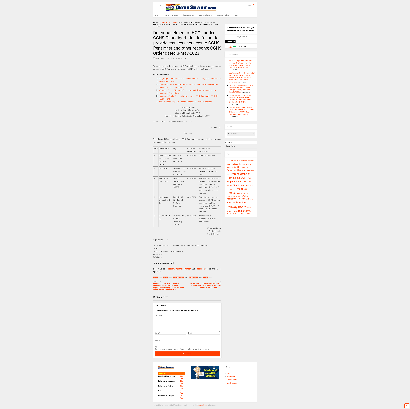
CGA (228, 164)
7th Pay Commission (188, 15)
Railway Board (236, 207)
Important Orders (223, 15)
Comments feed (232, 380)
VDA (248, 214)
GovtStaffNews (166, 23)
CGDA (232, 164)
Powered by (229, 47)
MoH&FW (249, 199)
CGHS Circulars (246, 164)
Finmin (236, 185)
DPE (246, 178)
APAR (253, 160)
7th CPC (230, 160)
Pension (241, 202)
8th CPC (236, 160)
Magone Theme (202, 405)
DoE (234, 178)
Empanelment (234, 181)
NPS (229, 202)
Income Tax (231, 189)
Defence (236, 173)
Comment (159, 315)
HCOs (250, 185)
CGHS (175, 23)
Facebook (200, 269)
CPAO (243, 167)
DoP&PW (241, 178)
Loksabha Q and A (241, 193)
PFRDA (248, 203)
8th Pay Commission (171, 15)
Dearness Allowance (205, 15)
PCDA (233, 203)
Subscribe (230, 42)
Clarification (230, 167)
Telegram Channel (174, 269)
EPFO (244, 182)
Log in (229, 373)
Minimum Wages (232, 196)
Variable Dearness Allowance (238, 214)
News (236, 15)
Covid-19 (238, 167)
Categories (228, 142)
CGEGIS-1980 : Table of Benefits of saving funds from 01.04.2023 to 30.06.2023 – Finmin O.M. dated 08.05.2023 (205, 286)
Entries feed (231, 376)
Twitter (187, 269)
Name (157, 333)
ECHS (250, 178)
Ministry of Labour (242, 196)
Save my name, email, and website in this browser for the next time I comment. (182, 349)
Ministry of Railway (236, 198)
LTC (250, 193)
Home (157, 15)
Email (190, 333)
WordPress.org (232, 383)
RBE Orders (244, 211)
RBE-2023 (235, 211)
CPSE (246, 167)
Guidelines (244, 185)
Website (157, 341)
